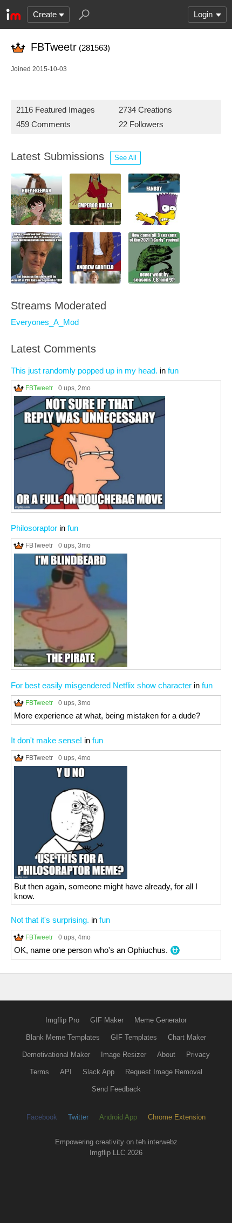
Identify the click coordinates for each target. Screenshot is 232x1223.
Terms (39, 1072)
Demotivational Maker (56, 1055)
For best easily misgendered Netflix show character (101, 685)
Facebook (41, 1117)
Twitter (78, 1117)
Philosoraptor (34, 528)
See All (125, 158)
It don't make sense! (46, 740)
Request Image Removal (163, 1072)
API (66, 1072)
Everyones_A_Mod (45, 322)
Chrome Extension (177, 1117)
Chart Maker (187, 1037)
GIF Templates (134, 1037)
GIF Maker (107, 1020)
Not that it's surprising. (50, 919)
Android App (118, 1117)
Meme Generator (160, 1020)
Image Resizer (123, 1055)
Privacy (198, 1055)
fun (173, 370)
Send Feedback (116, 1089)
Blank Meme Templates (63, 1037)
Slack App (98, 1072)
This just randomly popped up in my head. (84, 370)
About (166, 1055)
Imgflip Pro (62, 1020)
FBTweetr (39, 387)
